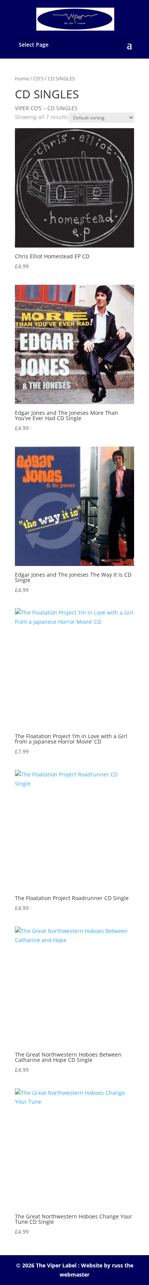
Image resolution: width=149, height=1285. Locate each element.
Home (22, 78)
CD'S (38, 78)
